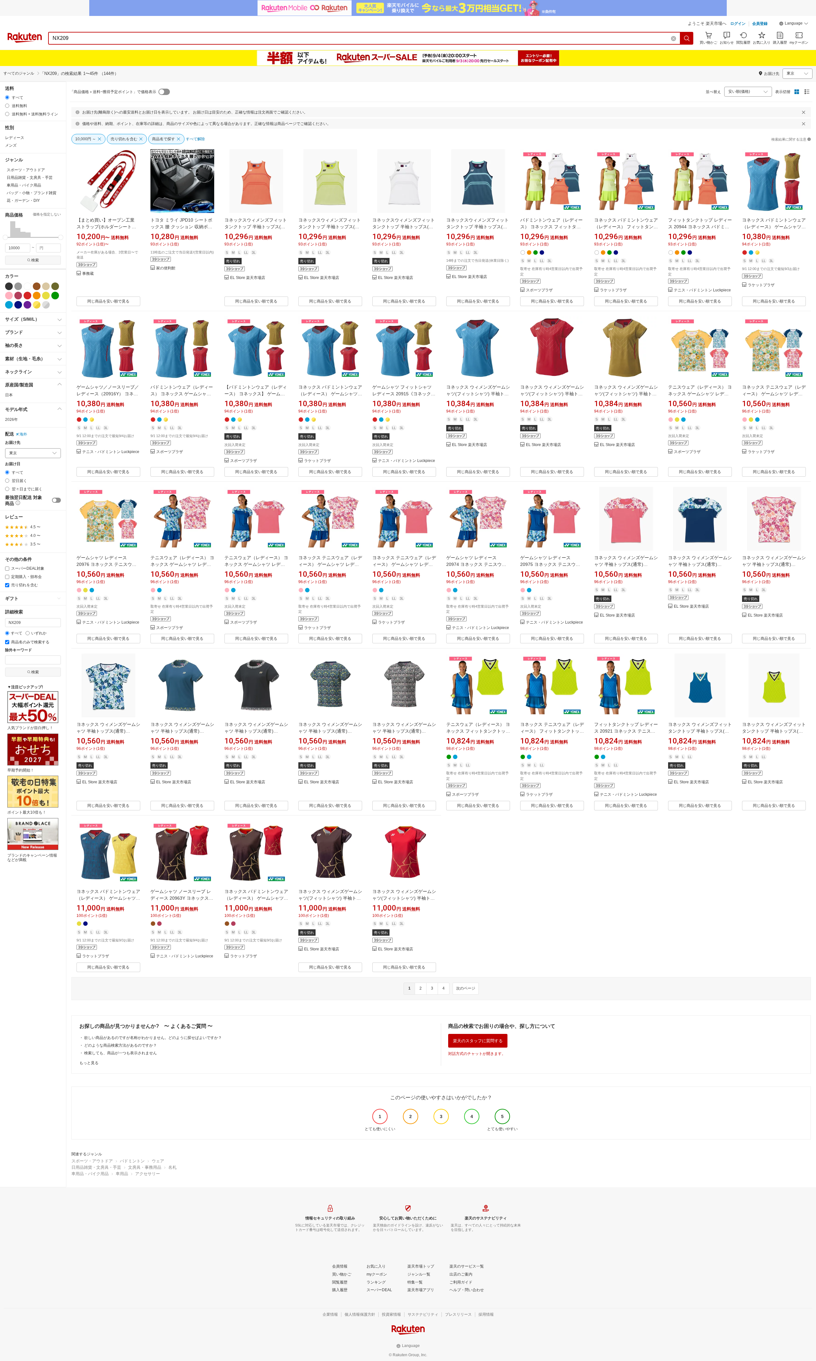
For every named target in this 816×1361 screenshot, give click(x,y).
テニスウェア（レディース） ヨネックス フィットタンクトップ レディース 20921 (478, 731)
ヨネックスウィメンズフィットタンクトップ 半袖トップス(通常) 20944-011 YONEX (403, 226)
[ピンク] (9, 295)
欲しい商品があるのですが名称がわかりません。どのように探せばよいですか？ (153, 1037)
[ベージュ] (46, 286)
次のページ (465, 988)
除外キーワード (18, 650)
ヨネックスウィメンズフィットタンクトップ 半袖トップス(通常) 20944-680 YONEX (329, 226)
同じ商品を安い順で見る (108, 301)
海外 (23, 434)
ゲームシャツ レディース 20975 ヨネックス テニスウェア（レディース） (550, 564)
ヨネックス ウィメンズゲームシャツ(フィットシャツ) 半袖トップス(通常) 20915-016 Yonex (626, 393)
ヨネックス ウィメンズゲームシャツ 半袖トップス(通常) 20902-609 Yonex (182, 731)
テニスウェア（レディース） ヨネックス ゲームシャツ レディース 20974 (182, 564)
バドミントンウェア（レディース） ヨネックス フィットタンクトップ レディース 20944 (551, 226)
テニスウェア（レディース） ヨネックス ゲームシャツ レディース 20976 (700, 393)
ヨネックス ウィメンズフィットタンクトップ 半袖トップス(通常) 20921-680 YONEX (774, 731)
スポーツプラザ (539, 290)
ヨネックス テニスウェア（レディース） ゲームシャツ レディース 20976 (774, 393)
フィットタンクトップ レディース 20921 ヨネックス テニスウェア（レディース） (626, 731)
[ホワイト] (27, 286)
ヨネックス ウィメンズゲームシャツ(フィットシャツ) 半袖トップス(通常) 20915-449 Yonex (478, 393)
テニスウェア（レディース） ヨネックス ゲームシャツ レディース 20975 (256, 564)
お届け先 (12, 443)
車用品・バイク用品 (90, 1173)
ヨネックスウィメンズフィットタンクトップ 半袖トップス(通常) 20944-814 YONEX (255, 226)
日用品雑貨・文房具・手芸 (96, 1167)
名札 (172, 1167)
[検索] (687, 38)
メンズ (11, 145)
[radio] (7, 97)
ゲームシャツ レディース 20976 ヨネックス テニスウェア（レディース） (106, 564)
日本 (9, 395)
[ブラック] (9, 286)
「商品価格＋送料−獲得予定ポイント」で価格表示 (113, 92)
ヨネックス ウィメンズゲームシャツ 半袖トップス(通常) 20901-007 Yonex (404, 731)
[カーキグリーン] (55, 286)
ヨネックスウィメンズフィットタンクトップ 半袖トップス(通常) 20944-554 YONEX (477, 226)
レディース (14, 137)
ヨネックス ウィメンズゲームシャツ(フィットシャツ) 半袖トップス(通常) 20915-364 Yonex (552, 393)
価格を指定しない (47, 214)
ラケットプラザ (613, 290)
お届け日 (12, 464)
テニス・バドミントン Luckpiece (702, 290)
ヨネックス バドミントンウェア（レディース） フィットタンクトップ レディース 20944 (626, 226)
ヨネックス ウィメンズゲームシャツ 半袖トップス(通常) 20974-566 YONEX (108, 731)
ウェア (158, 1161)
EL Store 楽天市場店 (247, 278)
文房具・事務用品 (144, 1167)
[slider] (5, 237)
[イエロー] (46, 295)
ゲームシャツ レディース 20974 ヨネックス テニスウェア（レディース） (476, 564)
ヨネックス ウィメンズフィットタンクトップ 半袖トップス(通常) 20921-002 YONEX (700, 731)
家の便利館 (165, 268)
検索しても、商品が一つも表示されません (120, 1053)
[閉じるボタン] (803, 112)
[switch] (56, 500)
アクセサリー (147, 1173)
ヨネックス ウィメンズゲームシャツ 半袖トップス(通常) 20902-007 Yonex (256, 731)
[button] (793, 24)
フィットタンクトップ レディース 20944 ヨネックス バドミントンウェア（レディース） (700, 226)
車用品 (122, 1173)
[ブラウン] (36, 286)
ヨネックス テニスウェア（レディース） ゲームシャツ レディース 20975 (404, 564)
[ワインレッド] (18, 295)
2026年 (11, 419)
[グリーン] (55, 295)
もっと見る (88, 1063)
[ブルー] (9, 305)
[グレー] (18, 286)
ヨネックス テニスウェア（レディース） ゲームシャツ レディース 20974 (330, 564)
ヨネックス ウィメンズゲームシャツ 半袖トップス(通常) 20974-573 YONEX (774, 564)
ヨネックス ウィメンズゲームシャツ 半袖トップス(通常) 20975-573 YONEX (626, 564)
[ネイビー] (18, 305)
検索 (35, 260)
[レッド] (27, 295)
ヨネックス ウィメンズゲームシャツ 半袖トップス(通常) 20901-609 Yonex (330, 731)
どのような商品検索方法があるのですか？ (120, 1045)
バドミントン (132, 1161)
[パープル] (27, 305)
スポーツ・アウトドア (92, 1161)
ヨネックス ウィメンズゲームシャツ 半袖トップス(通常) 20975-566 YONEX (700, 564)
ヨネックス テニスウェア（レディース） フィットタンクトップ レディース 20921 (552, 731)
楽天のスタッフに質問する (478, 1040)
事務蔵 (88, 274)
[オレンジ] (36, 295)
